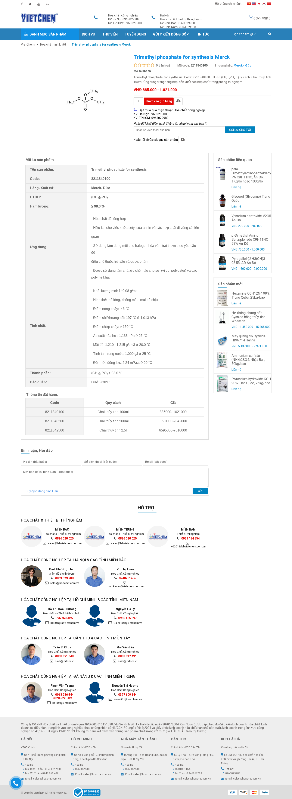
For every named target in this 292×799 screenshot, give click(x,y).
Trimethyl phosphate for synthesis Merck (101, 44)
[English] (254, 4)
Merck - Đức (242, 65)
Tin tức (202, 34)
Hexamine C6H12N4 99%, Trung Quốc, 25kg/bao (251, 295)
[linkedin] (47, 4)
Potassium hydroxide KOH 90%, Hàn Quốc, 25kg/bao (251, 381)
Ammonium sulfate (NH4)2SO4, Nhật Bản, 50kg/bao (248, 360)
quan (95, 237)
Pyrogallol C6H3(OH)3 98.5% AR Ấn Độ (248, 261)
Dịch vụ (88, 34)
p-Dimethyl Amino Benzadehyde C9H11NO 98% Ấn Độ (250, 239)
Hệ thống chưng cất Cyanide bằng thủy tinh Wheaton (248, 317)
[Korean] (264, 4)
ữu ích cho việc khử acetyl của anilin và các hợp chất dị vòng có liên (147, 228)
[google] (38, 4)
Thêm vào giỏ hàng (158, 101)
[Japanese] (259, 4)
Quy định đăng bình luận (41, 491)
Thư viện (110, 34)
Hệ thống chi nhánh (228, 3)
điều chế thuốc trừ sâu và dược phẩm (119, 261)
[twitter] (30, 4)
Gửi (200, 491)
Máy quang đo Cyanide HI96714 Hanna (248, 338)
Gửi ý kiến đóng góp (171, 34)
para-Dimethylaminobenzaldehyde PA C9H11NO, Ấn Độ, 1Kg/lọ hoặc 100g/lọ (253, 175)
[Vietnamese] (249, 4)
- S (93, 246)
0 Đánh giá (163, 65)
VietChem (28, 44)
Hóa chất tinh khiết (53, 44)
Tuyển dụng (135, 34)
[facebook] (22, 4)
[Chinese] (269, 4)
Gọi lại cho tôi (240, 130)
